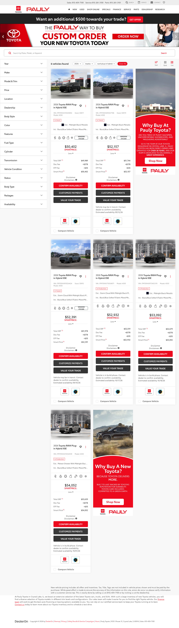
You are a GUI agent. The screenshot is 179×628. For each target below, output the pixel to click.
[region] (70, 168)
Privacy (63, 621)
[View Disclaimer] (72, 137)
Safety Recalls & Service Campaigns (81, 621)
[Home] (69, 9)
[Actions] (85, 106)
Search (164, 53)
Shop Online (93, 9)
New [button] (75, 9)
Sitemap (57, 621)
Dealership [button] (147, 9)
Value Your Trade (71, 200)
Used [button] (82, 9)
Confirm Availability (71, 185)
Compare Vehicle (66, 231)
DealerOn (49, 621)
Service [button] (127, 9)
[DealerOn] (21, 621)
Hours (97, 621)
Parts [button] (136, 9)
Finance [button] (117, 9)
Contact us (19, 604)
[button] (88, 83)
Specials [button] (106, 9)
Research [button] (160, 9)
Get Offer (135, 19)
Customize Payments (70, 192)
